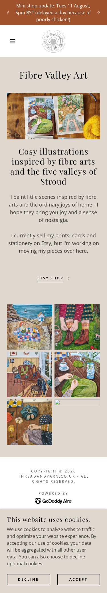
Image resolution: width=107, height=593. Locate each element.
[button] (8, 41)
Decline (28, 579)
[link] (53, 41)
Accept (78, 579)
